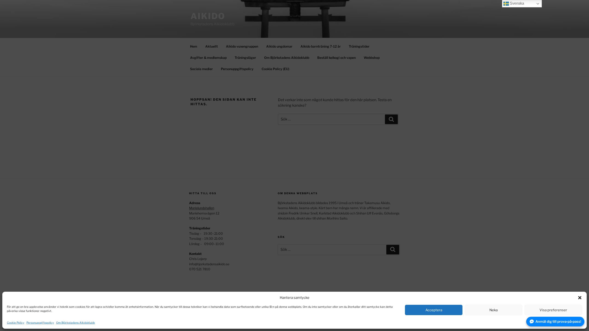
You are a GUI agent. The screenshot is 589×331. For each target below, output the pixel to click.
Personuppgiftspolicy (40, 322)
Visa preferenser (553, 310)
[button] (579, 297)
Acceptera (433, 310)
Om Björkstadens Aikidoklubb (75, 322)
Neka (493, 310)
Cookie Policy (15, 322)
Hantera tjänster (566, 322)
